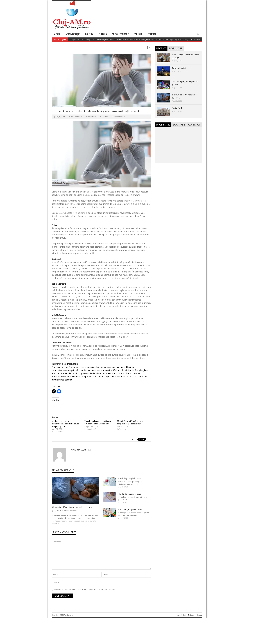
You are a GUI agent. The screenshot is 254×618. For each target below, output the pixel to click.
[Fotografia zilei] (165, 71)
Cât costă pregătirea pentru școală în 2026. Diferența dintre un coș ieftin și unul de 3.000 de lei (117, 39)
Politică (89, 34)
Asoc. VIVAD (181, 615)
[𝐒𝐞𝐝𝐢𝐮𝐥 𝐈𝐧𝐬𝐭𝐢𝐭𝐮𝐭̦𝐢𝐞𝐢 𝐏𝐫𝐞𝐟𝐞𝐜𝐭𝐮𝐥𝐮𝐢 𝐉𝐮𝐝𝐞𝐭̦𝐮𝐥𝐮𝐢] (165, 111)
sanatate (105, 117)
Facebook (163, 124)
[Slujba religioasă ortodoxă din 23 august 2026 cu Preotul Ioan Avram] (165, 57)
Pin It (133, 439)
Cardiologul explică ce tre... (130, 478)
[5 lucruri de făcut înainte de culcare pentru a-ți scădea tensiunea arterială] (77, 490)
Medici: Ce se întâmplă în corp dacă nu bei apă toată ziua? (130, 422)
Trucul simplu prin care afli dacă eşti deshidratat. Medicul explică (98, 422)
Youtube (179, 124)
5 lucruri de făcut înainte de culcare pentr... (72, 507)
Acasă (57, 34)
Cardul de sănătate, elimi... (130, 493)
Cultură (103, 34)
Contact (152, 34)
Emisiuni (138, 34)
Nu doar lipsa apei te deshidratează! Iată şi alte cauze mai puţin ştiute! (65, 424)
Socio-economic (120, 34)
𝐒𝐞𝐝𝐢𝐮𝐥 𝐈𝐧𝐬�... (178, 108)
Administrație (72, 34)
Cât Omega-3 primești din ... (131, 509)
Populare (176, 48)
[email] (89, 450)
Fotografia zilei (179, 68)
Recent (161, 48)
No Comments (76, 117)
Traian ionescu (119, 117)
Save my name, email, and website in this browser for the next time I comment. (85, 589)
